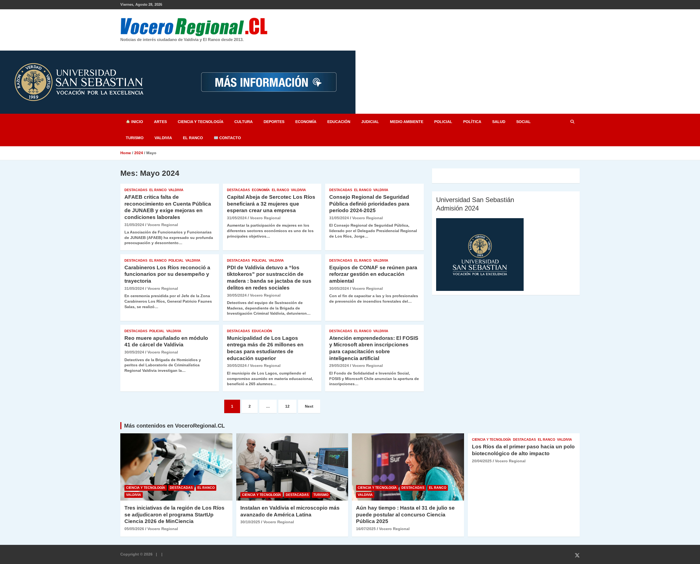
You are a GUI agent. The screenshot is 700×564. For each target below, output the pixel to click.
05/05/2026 (134, 529)
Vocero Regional (162, 225)
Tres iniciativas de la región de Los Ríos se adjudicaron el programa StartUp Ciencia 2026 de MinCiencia (174, 514)
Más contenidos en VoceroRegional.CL (174, 426)
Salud (498, 121)
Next (309, 406)
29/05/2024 (339, 365)
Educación (338, 121)
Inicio (136, 121)
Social (523, 121)
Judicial (370, 121)
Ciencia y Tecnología (200, 121)
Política (472, 121)
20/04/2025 (482, 461)
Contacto (229, 138)
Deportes (274, 121)
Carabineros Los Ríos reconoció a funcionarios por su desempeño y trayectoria (167, 274)
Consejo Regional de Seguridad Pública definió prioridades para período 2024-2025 (369, 203)
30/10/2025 (250, 522)
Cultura (243, 121)
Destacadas (135, 190)
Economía (305, 121)
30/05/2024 (237, 295)
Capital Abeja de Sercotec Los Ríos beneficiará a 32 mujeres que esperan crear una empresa (271, 203)
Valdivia (163, 138)
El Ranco (193, 138)
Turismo (135, 138)
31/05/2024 (134, 225)
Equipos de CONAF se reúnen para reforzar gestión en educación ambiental (373, 274)
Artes (160, 121)
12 (287, 406)
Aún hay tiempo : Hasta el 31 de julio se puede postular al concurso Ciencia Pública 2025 (405, 514)
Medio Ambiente (406, 121)
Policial (443, 121)
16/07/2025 (366, 529)
